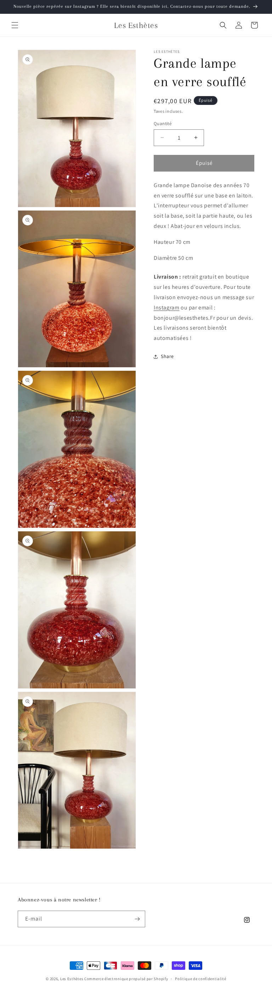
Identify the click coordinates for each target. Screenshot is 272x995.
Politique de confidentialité (200, 978)
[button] (15, 25)
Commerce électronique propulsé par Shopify (126, 978)
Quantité (162, 124)
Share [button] (167, 356)
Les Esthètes (71, 978)
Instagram (166, 307)
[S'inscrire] (137, 919)
